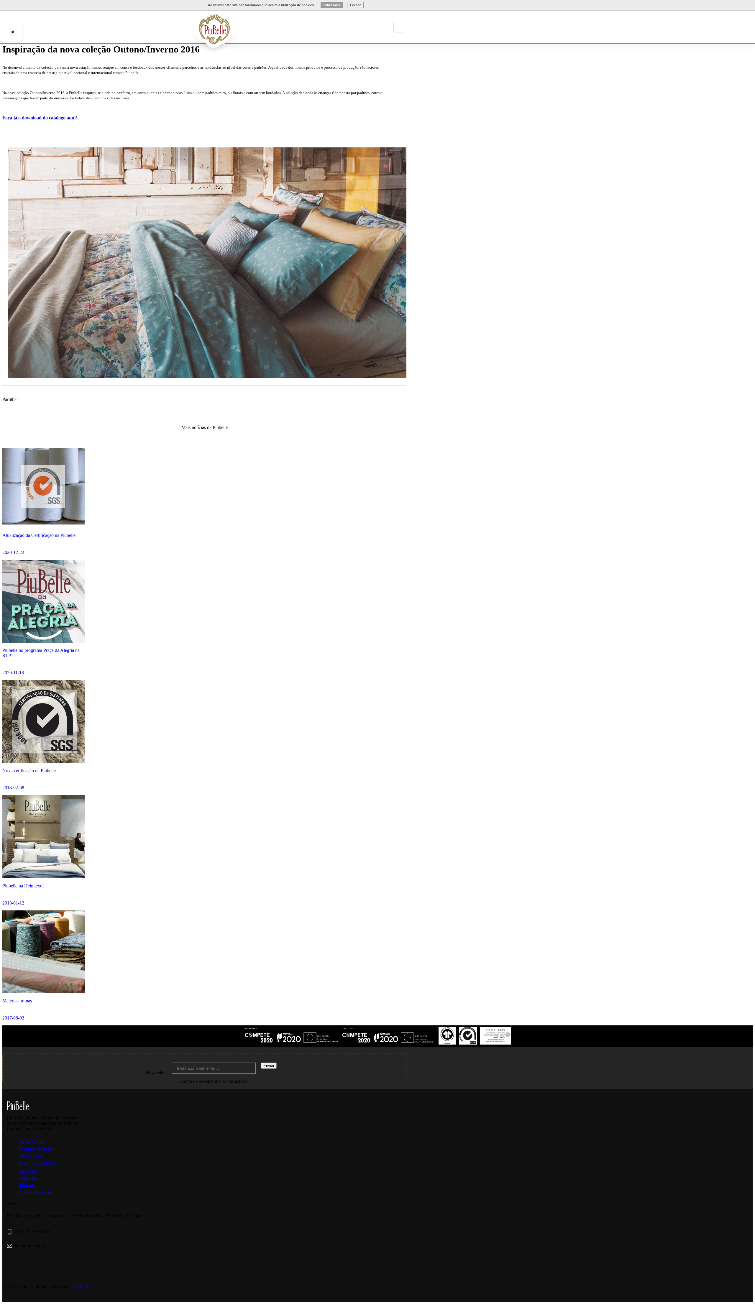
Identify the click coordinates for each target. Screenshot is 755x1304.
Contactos (42, 66)
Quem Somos (31, 1142)
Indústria (175, 24)
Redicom (81, 1286)
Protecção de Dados (37, 1163)
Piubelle (166, 24)
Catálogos (28, 1177)
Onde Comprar (34, 66)
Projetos (183, 24)
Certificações (31, 1156)
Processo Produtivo (37, 1149)
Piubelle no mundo (36, 1191)
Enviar (268, 1065)
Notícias (26, 1184)
